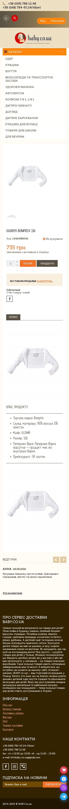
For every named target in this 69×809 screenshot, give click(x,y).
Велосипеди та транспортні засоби (29, 79)
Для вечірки (14, 136)
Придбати (47, 263)
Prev (56, 560)
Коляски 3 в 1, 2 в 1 (19, 99)
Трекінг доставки (13, 725)
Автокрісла (14, 93)
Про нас (7, 705)
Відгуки (7, 717)
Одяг (9, 58)
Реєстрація (57, 21)
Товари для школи (20, 130)
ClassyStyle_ (45, 281)
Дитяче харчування (21, 118)
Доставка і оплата (13, 713)
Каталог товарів (12, 709)
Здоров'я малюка (19, 87)
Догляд (11, 112)
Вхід (42, 21)
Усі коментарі (12, 593)
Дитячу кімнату (18, 105)
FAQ (5, 721)
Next (63, 560)
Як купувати (53, 239)
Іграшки (12, 65)
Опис (13, 317)
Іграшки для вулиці (21, 124)
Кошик (27, 263)
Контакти (8, 729)
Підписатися (54, 784)
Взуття (10, 71)
